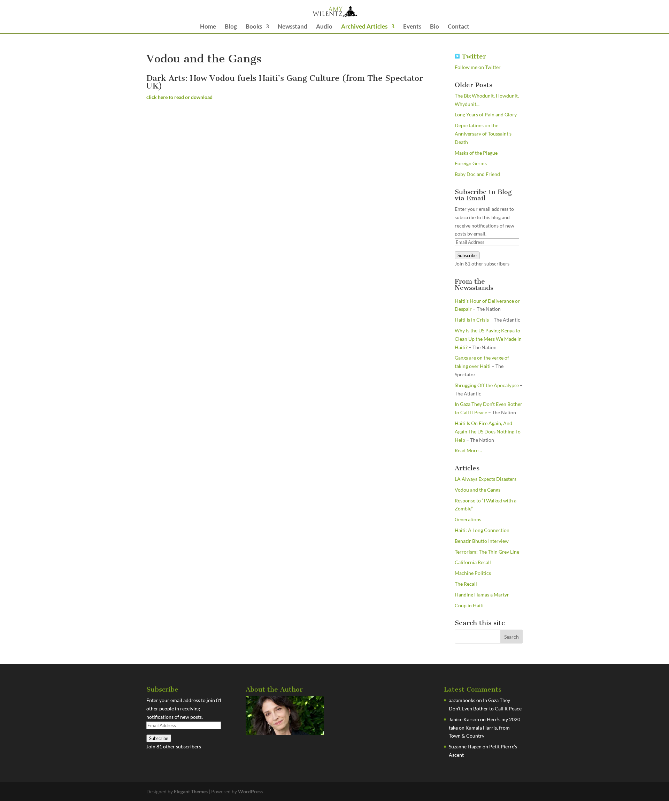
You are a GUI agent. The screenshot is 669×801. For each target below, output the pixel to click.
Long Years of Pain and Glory (486, 114)
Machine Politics (473, 573)
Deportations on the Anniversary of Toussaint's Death (483, 133)
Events (412, 27)
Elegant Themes (191, 791)
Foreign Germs (471, 163)
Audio (324, 27)
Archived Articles (364, 27)
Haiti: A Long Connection (482, 530)
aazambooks (462, 700)
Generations (468, 519)
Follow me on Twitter (478, 67)
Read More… (468, 451)
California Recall (473, 562)
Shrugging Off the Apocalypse (487, 385)
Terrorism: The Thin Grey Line (487, 552)
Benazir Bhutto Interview (482, 541)
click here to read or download (179, 97)
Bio (434, 27)
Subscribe (467, 255)
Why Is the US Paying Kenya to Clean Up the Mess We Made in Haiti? (488, 339)
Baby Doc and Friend (477, 174)
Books (254, 27)
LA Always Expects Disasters (485, 479)
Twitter (473, 56)
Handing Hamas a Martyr (482, 595)
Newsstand (292, 27)
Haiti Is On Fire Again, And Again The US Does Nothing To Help (488, 431)
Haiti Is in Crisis (472, 320)
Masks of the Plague (476, 153)
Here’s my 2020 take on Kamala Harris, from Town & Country (484, 727)
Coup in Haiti (469, 605)
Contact (458, 27)
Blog (231, 27)
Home (208, 27)
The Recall (466, 584)
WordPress (250, 791)
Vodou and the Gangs (477, 490)
